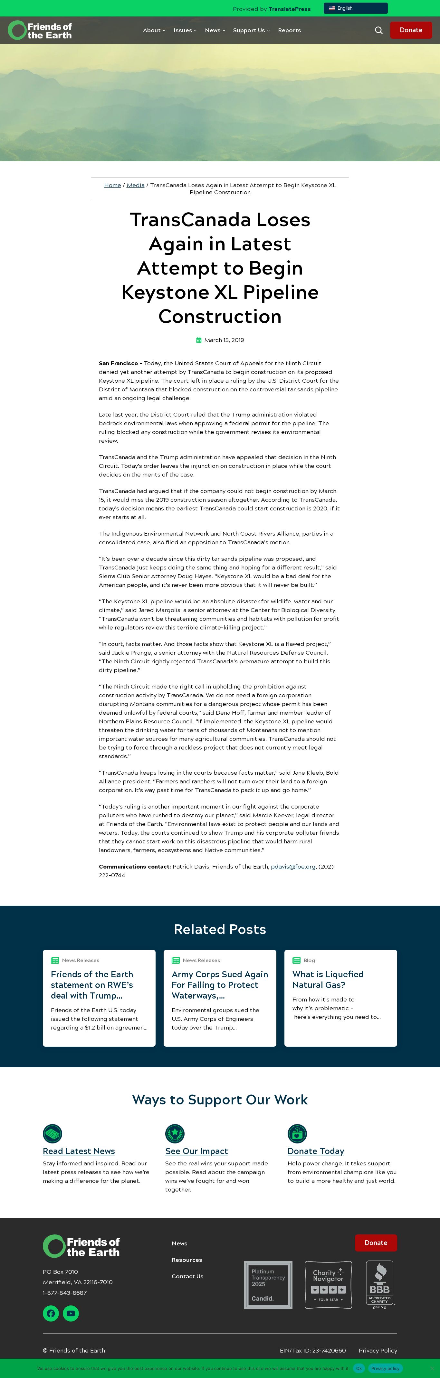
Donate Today (316, 1151)
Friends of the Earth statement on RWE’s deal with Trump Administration (92, 985)
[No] (432, 1368)
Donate (411, 30)
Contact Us (188, 1276)
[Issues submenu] (195, 30)
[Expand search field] (379, 30)
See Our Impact (196, 1151)
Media (136, 185)
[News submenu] (224, 30)
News (179, 1243)
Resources (187, 1259)
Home (112, 185)
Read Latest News (79, 1151)
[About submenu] (164, 30)
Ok (359, 1368)
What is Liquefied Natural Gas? (328, 979)
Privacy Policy (378, 1350)
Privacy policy (385, 1368)
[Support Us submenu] (268, 30)
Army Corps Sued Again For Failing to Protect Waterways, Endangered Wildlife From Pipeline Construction (220, 985)
